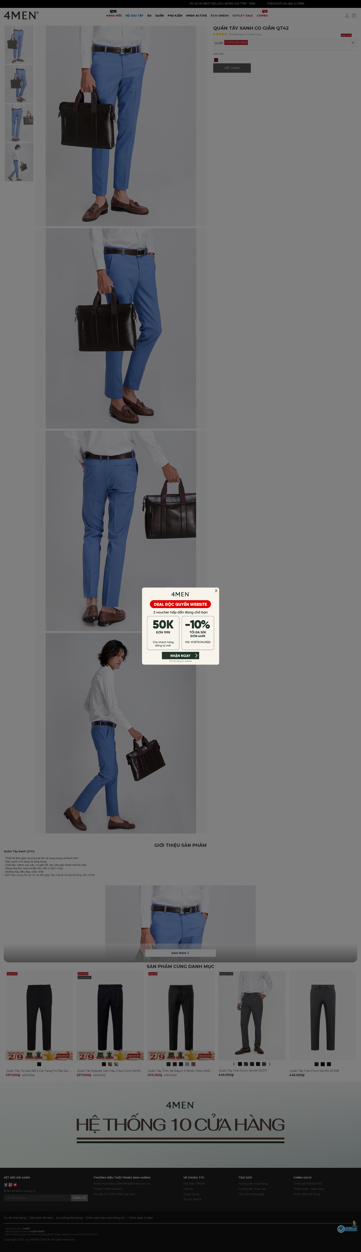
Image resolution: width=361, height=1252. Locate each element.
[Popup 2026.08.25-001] (180, 626)
